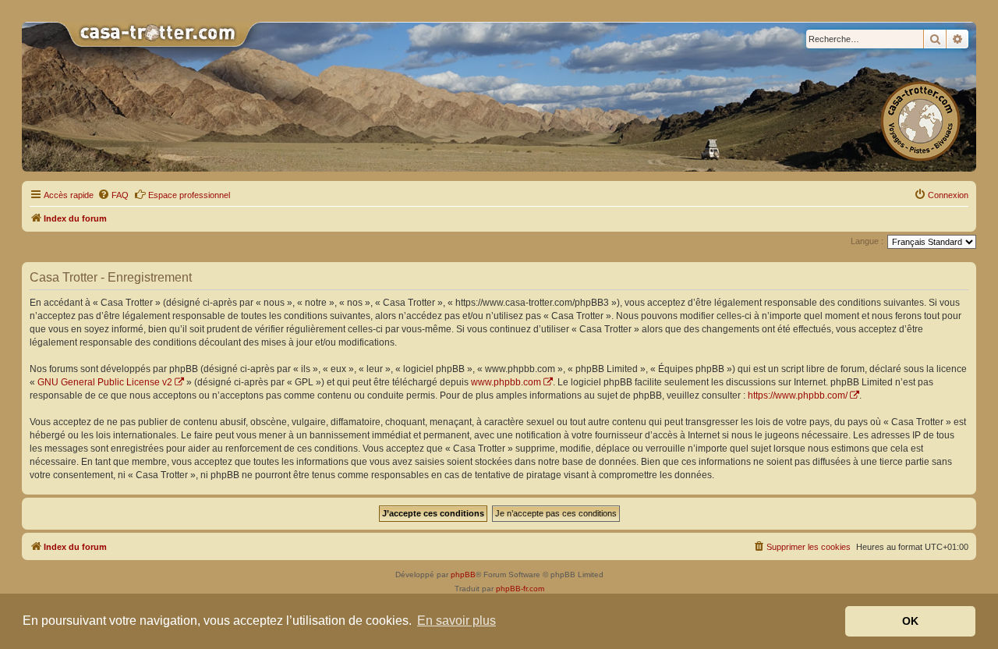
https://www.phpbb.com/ (798, 395)
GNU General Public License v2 (104, 382)
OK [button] (910, 621)
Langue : (867, 241)
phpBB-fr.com (520, 588)
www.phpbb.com (506, 382)
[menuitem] (113, 195)
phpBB (463, 574)
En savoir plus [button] (456, 620)
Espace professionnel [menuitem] (189, 195)
